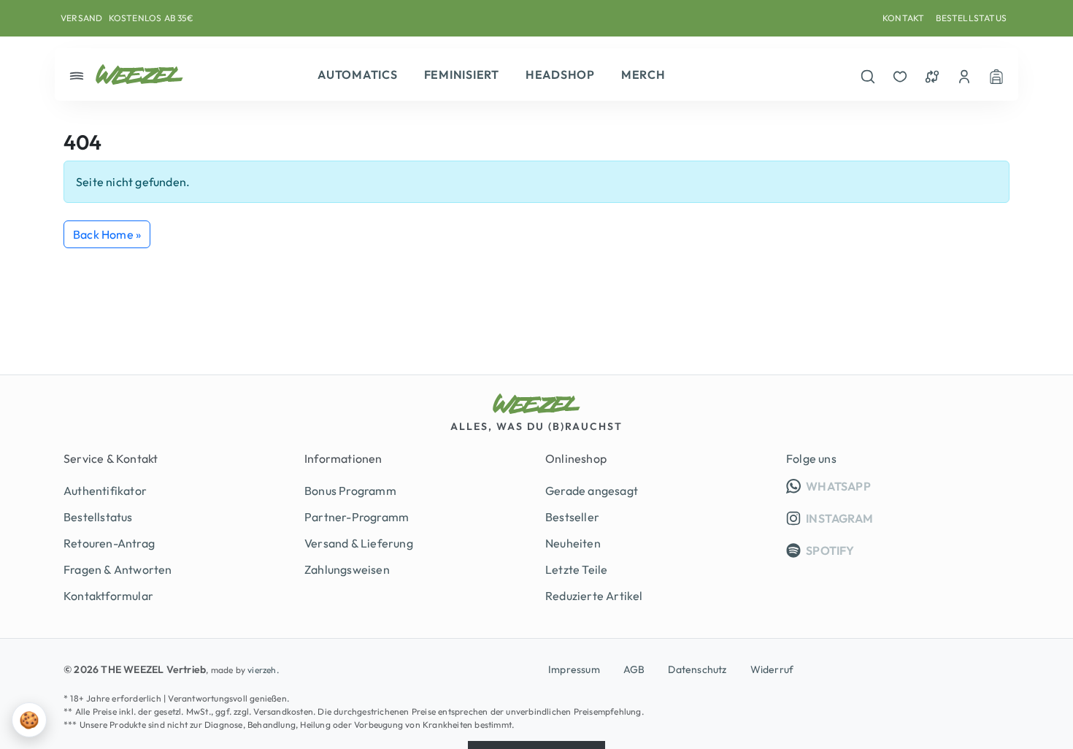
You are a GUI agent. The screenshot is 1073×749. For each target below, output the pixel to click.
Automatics (358, 74)
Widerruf (772, 669)
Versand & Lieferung (358, 543)
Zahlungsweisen (347, 569)
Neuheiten (573, 543)
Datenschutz (697, 669)
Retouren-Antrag (109, 543)
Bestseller (572, 517)
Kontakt (903, 17)
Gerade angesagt (591, 490)
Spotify (829, 550)
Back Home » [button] (107, 234)
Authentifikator (105, 490)
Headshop (560, 74)
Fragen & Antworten (118, 569)
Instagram (838, 518)
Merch (643, 74)
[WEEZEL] (139, 74)
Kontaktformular (108, 595)
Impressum (574, 669)
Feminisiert (461, 74)
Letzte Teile (576, 569)
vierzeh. (263, 669)
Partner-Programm (356, 517)
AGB (634, 669)
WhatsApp (906, 485)
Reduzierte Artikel (594, 595)
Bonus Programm (350, 490)
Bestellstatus (971, 17)
